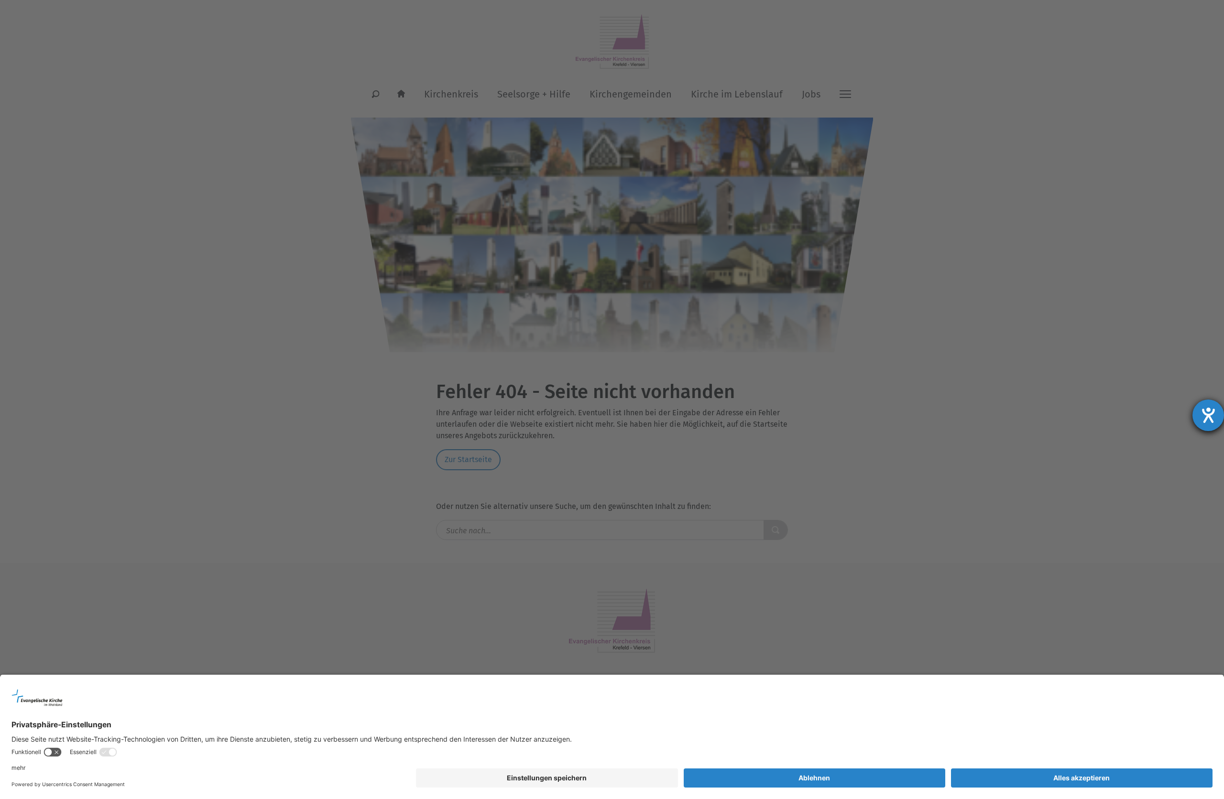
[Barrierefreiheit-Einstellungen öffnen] (1208, 415)
